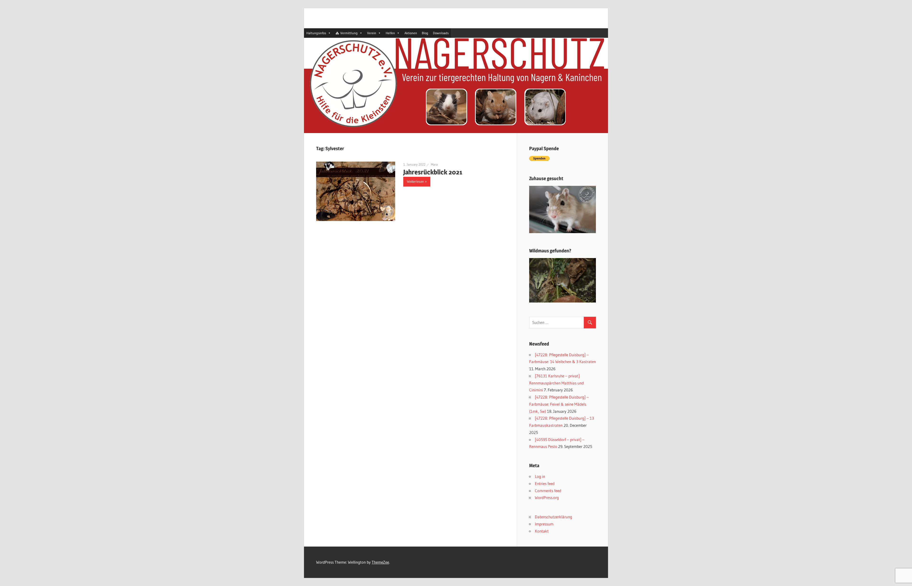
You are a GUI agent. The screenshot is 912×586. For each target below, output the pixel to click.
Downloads (441, 33)
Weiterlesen (415, 181)
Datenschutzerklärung (553, 516)
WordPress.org (547, 497)
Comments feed (548, 490)
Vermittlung (349, 33)
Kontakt (542, 530)
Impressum (544, 523)
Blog (425, 33)
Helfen (390, 33)
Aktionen (410, 33)
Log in (540, 476)
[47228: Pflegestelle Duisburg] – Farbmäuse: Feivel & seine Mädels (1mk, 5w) (559, 404)
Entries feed (545, 483)
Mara (434, 164)
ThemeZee (380, 562)
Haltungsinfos (316, 33)
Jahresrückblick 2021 (432, 172)
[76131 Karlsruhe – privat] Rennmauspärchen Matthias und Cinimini (556, 383)
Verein (371, 33)
